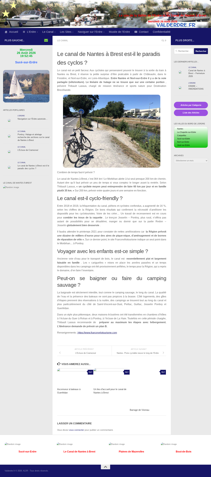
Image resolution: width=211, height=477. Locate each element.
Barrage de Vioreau (139, 410)
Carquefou (181, 135)
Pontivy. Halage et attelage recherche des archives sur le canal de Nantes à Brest (33, 137)
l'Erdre (21, 116)
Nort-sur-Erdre (183, 142)
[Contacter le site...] (46, 40)
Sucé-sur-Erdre (183, 139)
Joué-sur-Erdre (183, 145)
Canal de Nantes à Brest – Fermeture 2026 (196, 73)
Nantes (180, 129)
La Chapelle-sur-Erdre (186, 132)
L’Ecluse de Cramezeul (28, 150)
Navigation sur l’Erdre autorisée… (33, 119)
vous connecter (76, 430)
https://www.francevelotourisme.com (97, 332)
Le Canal (62, 40)
